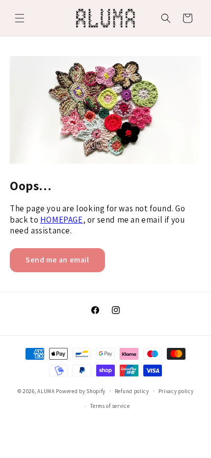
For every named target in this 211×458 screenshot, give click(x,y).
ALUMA (46, 390)
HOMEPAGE (61, 219)
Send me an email (57, 260)
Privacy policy (176, 391)
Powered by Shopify (81, 390)
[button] (19, 18)
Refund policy (132, 391)
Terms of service (110, 405)
